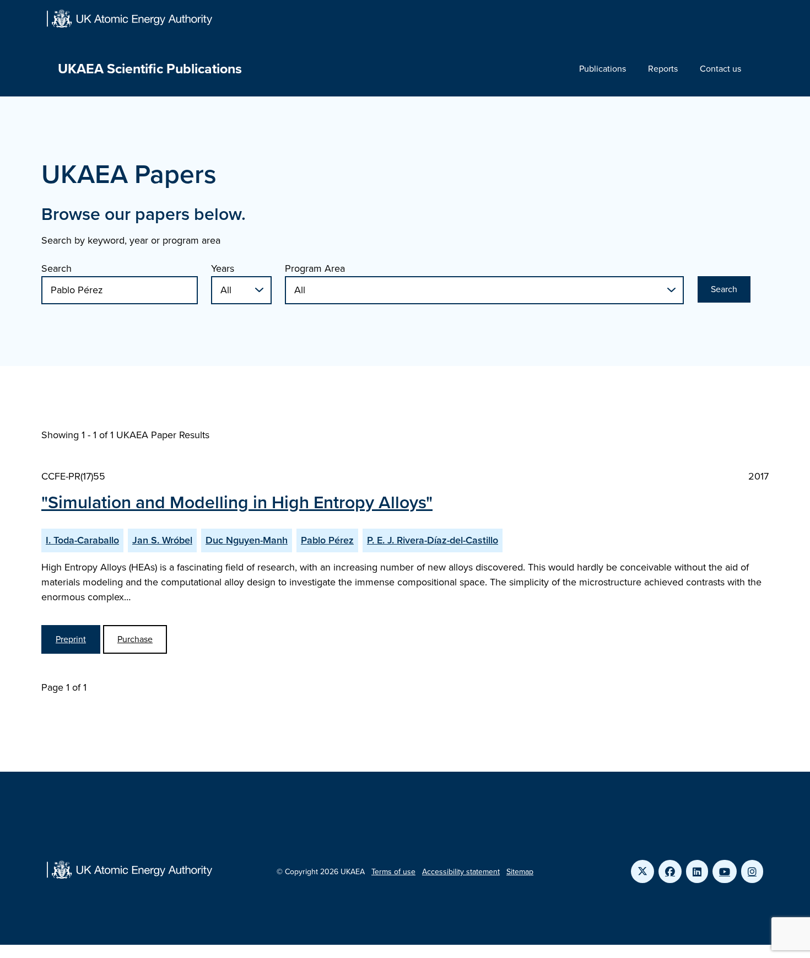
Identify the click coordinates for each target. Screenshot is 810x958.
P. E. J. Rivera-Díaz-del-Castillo (432, 540)
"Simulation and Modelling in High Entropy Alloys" (237, 502)
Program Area (315, 268)
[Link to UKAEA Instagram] (752, 871)
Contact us (720, 68)
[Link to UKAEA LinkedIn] (697, 871)
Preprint (71, 639)
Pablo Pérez (327, 540)
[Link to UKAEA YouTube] (724, 871)
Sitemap (519, 872)
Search (56, 268)
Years (222, 268)
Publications (602, 68)
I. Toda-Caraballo (82, 540)
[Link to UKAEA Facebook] (670, 871)
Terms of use (393, 872)
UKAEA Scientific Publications (150, 68)
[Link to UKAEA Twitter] (642, 871)
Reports (663, 68)
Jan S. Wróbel (162, 540)
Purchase (135, 639)
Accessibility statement (461, 872)
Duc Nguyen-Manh (247, 540)
